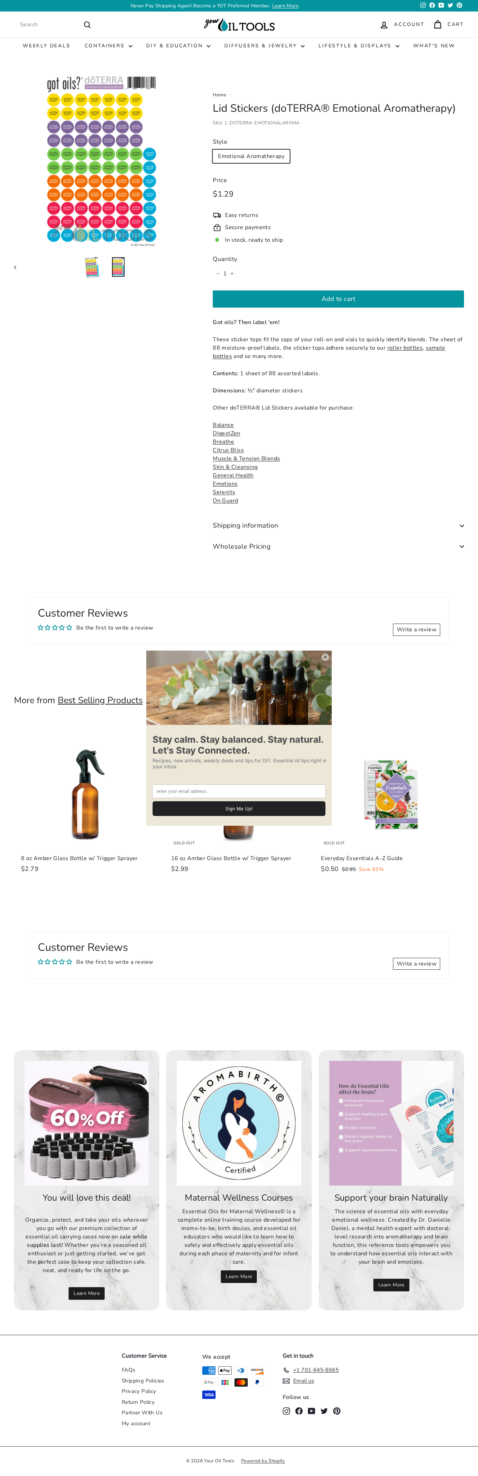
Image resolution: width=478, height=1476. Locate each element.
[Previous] (18, 267)
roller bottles (405, 348)
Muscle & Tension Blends (246, 458)
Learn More (86, 1293)
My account (136, 1423)
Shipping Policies (143, 1380)
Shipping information (246, 525)
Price (220, 181)
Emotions (225, 484)
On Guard (225, 500)
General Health (233, 475)
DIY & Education (175, 45)
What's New (434, 45)
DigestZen (226, 433)
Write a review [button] (416, 629)
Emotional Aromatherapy (251, 156)
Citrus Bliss (228, 450)
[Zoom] (101, 160)
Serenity (224, 492)
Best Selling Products (100, 700)
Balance (223, 425)
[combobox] (55, 24)
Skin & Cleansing (235, 467)
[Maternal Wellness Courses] (239, 1123)
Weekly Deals (47, 45)
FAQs (128, 1369)
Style (220, 142)
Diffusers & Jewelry (261, 45)
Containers (106, 45)
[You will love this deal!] (86, 1123)
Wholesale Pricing (241, 546)
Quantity (225, 259)
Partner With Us (142, 1412)
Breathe (223, 442)
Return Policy (138, 1402)
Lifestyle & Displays (356, 45)
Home (219, 94)
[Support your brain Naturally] (391, 1123)
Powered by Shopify (263, 1461)
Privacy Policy (139, 1391)
